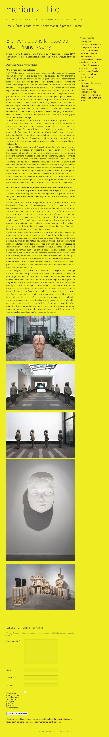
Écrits (19, 26)
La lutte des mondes (90, 68)
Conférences (31, 26)
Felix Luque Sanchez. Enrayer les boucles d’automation (90, 74)
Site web (10, 685)
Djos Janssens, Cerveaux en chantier (91, 83)
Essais (10, 26)
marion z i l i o (33, 9)
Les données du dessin (91, 59)
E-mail (9, 677)
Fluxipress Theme (65, 731)
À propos (65, 26)
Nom (8, 670)
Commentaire (13, 641)
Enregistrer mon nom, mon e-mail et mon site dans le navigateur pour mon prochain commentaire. (13, 700)
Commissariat (49, 26)
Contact (77, 26)
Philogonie (86, 41)
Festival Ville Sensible (91, 44)
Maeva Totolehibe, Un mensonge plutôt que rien (91, 97)
